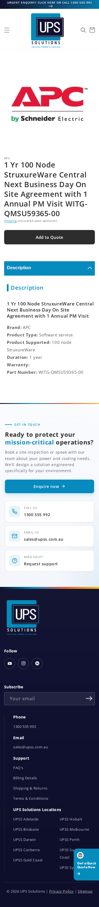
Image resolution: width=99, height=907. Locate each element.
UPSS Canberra (26, 850)
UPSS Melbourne (74, 829)
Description (19, 267)
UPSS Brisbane (26, 829)
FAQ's (18, 767)
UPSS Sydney (71, 867)
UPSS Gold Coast (28, 860)
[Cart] (92, 30)
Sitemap (85, 891)
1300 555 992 (24, 726)
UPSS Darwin (24, 839)
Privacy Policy (61, 891)
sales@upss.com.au (30, 747)
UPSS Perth (70, 839)
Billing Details (25, 778)
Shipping (10, 221)
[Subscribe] (89, 698)
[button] (7, 30)
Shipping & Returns (30, 788)
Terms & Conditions (30, 798)
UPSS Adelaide (26, 819)
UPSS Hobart (71, 819)
